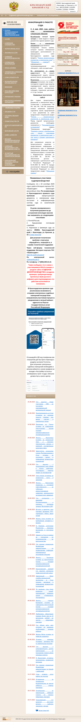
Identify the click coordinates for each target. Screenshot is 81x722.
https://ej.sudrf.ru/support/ (35, 255)
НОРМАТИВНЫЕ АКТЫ (12, 48)
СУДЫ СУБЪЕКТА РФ (12, 77)
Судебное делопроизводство (21, 15)
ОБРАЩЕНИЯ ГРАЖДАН (12, 96)
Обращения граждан (39, 62)
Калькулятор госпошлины (48, 15)
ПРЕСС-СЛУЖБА (10, 68)
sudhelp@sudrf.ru (33, 259)
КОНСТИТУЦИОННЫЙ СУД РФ (14, 126)
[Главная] (2, 15)
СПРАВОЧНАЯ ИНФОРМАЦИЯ (10, 63)
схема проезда (35, 235)
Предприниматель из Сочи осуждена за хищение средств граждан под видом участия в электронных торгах (44, 417)
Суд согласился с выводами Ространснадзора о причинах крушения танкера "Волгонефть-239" (44, 502)
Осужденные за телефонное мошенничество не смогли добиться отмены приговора (44, 683)
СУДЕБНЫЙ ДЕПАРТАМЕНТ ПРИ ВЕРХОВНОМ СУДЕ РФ (12, 147)
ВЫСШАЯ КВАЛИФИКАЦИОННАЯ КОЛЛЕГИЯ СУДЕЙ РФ (12, 140)
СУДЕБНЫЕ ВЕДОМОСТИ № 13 (68, 73)
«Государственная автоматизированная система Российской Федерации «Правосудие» (43, 719)
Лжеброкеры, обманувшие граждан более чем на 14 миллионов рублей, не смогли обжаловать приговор (44, 618)
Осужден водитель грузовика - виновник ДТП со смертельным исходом (44, 641)
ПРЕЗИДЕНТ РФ (10, 111)
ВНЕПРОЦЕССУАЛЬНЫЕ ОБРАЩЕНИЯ (13, 101)
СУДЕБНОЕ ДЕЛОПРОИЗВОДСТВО (12, 57)
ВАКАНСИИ (8, 87)
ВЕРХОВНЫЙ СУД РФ (12, 131)
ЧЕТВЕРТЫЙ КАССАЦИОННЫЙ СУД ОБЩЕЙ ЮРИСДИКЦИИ (12, 154)
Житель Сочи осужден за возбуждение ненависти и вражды (44, 521)
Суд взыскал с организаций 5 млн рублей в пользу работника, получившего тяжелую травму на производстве (44, 468)
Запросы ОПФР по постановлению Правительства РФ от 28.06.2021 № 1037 (67, 39)
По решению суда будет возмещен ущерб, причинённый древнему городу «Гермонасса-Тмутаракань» (44, 593)
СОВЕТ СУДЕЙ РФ (11, 135)
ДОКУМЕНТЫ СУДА (11, 52)
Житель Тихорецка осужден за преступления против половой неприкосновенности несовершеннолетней (44, 562)
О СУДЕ (7, 39)
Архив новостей (44, 710)
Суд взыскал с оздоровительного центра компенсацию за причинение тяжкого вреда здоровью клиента (44, 651)
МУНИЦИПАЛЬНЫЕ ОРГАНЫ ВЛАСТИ (11, 82)
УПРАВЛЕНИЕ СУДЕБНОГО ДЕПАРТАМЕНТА (14, 72)
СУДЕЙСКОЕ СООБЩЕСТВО (10, 43)
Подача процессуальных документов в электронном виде (12, 32)
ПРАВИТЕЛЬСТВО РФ (12, 121)
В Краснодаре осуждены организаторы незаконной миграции (44, 660)
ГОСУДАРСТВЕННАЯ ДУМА (11, 116)
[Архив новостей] (37, 711)
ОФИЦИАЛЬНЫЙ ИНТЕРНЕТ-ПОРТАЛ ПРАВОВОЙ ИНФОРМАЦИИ (11, 163)
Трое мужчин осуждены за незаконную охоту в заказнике (44, 478)
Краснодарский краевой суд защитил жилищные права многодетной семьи (44, 571)
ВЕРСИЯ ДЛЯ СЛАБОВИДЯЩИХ (14, 23)
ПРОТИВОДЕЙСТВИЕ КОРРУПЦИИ (12, 91)
